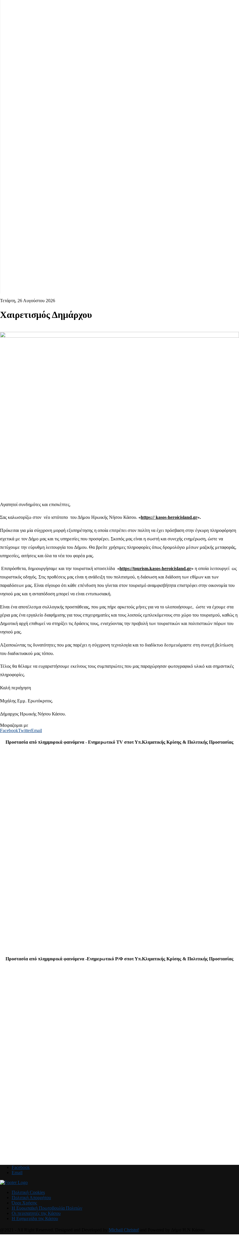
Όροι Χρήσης (24, 1202)
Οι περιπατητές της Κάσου (36, 1213)
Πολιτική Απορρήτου (31, 1197)
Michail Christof (124, 1229)
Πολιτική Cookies (28, 1192)
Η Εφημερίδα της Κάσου (35, 1218)
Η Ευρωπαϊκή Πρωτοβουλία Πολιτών (47, 1208)
